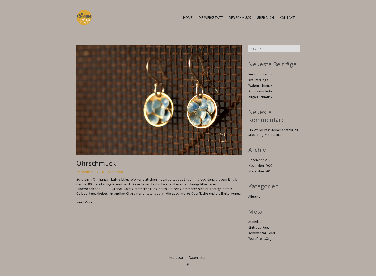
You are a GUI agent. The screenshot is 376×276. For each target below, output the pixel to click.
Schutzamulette (260, 91)
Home (188, 17)
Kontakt (287, 17)
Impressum (177, 257)
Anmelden (256, 222)
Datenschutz (198, 257)
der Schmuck (240, 17)
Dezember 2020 (260, 160)
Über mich (265, 17)
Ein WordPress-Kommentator (271, 130)
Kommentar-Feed (261, 233)
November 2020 (260, 165)
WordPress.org (260, 239)
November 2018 (260, 171)
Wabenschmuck (260, 85)
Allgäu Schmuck (260, 97)
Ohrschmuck (96, 163)
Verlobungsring (260, 74)
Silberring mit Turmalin (266, 135)
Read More (84, 202)
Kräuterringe (258, 80)
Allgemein (115, 172)
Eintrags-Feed (259, 227)
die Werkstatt (210, 17)
